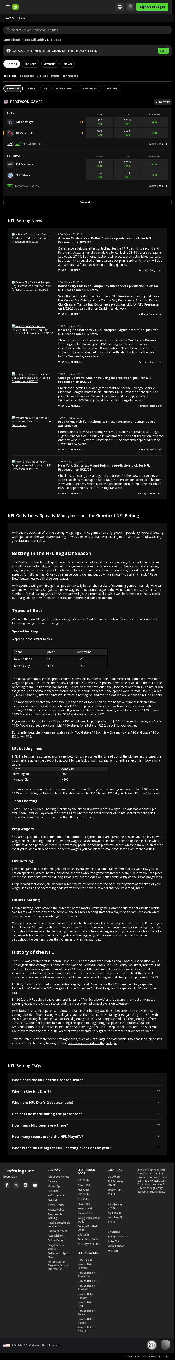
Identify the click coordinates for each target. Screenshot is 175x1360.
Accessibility (55, 1235)
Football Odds (33, 40)
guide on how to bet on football (45, 598)
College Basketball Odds (89, 1219)
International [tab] (64, 88)
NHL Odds (84, 1199)
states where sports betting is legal (92, 1043)
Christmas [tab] (112, 88)
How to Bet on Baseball (86, 1287)
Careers (52, 1181)
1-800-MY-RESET (151, 1181)
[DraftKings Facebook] (6, 1185)
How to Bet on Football (86, 1266)
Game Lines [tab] (9, 76)
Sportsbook (12, 40)
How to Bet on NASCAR (86, 1329)
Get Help (53, 1200)
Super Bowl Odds (88, 1239)
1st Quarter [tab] (70, 76)
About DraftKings (58, 1176)
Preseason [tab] (13, 88)
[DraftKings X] (16, 1185)
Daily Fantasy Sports (56, 1247)
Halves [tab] (55, 76)
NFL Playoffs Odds (89, 1244)
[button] (87, 50)
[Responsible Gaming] (130, 7)
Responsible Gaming (55, 1216)
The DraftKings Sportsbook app (34, 562)
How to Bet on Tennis (86, 1321)
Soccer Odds (85, 1208)
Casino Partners (57, 1231)
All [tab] (45, 88)
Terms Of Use (56, 1205)
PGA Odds (84, 1204)
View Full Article (69, 270)
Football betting (152, 532)
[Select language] (120, 7)
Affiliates (53, 1191)
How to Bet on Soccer (86, 1312)
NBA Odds (84, 1185)
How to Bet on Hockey (86, 1295)
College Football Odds (88, 1228)
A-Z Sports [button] (14, 18)
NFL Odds (83, 1180)
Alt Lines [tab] (42, 76)
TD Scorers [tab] (27, 76)
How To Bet (85, 1259)
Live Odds (83, 1234)
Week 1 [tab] (31, 88)
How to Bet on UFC (89, 1281)
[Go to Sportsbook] (15, 6)
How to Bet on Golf (86, 1304)
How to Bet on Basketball (86, 1274)
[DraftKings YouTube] (35, 1185)
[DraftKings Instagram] (25, 1185)
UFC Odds (83, 1194)
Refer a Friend (56, 1195)
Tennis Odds (85, 1213)
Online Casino (56, 1240)
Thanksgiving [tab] (89, 88)
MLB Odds (84, 1190)
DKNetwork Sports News (59, 1255)
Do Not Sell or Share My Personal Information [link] (59, 1265)
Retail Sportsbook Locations (59, 1224)
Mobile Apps (55, 1186)
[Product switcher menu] (7, 6)
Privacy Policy (56, 1209)
